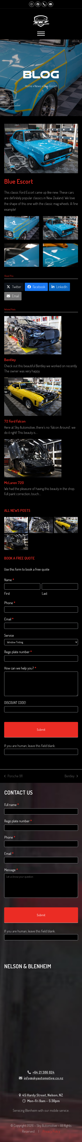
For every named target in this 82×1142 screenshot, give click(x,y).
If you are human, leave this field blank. (29, 746)
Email (9, 619)
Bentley (10, 359)
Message (11, 870)
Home (28, 86)
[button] (41, 34)
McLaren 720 (14, 482)
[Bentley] (32, 335)
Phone (9, 603)
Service (9, 635)
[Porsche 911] (41, 524)
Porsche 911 (13, 776)
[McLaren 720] (32, 457)
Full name (11, 805)
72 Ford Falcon (15, 421)
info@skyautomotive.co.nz (43, 1078)
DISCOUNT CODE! (15, 702)
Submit (41, 730)
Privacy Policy (51, 1131)
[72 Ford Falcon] (32, 396)
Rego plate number (18, 652)
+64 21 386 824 (43, 1072)
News (38, 86)
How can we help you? (20, 668)
